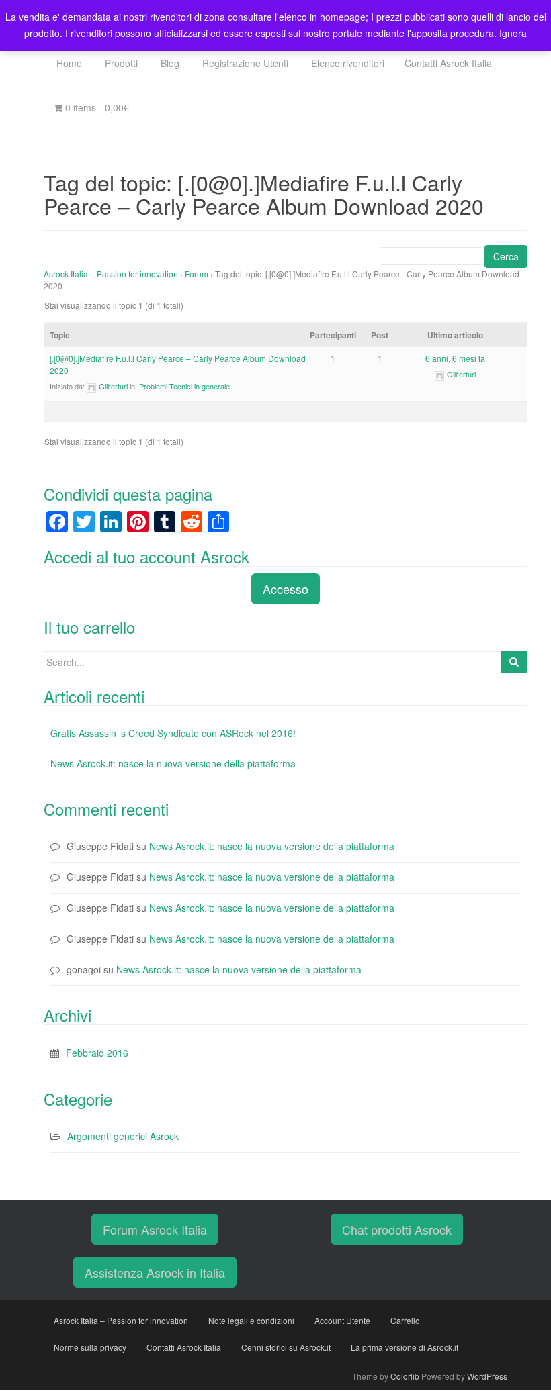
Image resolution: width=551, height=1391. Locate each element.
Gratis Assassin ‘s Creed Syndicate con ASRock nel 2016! (173, 733)
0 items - (95, 107)
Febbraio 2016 (97, 1052)
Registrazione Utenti (244, 63)
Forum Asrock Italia (155, 1229)
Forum (196, 273)
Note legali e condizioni (251, 1320)
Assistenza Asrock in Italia (155, 1272)
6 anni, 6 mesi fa (455, 358)
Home (68, 63)
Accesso (285, 588)
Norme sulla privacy (90, 1347)
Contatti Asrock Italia (448, 63)
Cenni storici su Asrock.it (286, 1347)
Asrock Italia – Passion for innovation (111, 273)
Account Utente (342, 1320)
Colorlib (404, 1376)
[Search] (514, 662)
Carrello (405, 1320)
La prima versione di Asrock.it (404, 1347)
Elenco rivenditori (346, 63)
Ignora (513, 33)
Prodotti (120, 63)
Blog (168, 63)
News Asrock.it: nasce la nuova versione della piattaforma (173, 763)
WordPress (487, 1376)
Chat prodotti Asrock (397, 1229)
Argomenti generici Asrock (123, 1136)
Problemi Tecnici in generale (184, 386)
